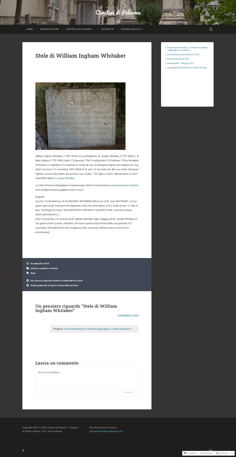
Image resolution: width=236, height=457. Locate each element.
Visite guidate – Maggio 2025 (180, 63)
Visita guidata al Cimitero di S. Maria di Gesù (186, 67)
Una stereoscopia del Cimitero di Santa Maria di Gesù (56, 280)
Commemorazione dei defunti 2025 (183, 54)
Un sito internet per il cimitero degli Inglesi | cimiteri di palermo (97, 328)
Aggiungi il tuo (128, 315)
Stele (32, 273)
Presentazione (49, 29)
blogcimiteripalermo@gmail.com (106, 431)
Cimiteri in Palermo (78, 29)
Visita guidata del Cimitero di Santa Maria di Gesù (54, 285)
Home (29, 29)
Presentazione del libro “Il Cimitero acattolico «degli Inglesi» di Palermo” (187, 49)
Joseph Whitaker (65, 178)
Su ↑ (211, 450)
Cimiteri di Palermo (118, 12)
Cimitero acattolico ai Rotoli (44, 268)
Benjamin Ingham (128, 185)
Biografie (107, 29)
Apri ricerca (211, 29)
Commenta (128, 392)
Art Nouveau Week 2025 (178, 59)
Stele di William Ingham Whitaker (80, 55)
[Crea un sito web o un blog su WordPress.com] (23, 450)
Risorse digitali (131, 29)
